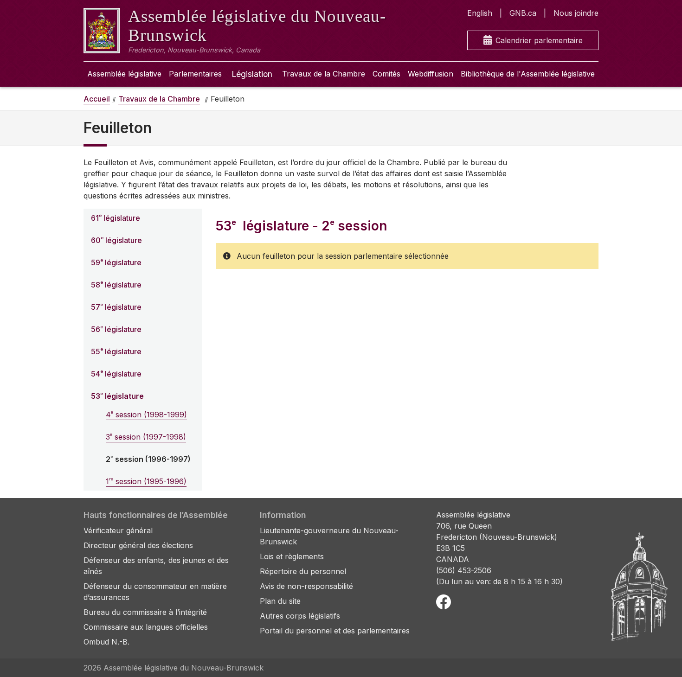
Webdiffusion (430, 73)
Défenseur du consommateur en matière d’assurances (155, 591)
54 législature (116, 373)
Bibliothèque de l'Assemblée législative (528, 73)
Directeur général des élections (138, 545)
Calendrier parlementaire (539, 40)
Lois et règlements (292, 556)
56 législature (116, 329)
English (479, 13)
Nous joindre (575, 13)
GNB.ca (522, 13)
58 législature (116, 284)
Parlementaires (195, 73)
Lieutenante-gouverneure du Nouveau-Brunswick (329, 536)
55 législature (116, 351)
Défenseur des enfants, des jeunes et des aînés (156, 566)
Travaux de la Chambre (323, 73)
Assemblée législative (124, 73)
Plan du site (280, 601)
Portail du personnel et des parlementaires (335, 630)
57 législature (116, 307)
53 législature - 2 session (301, 226)
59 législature (116, 262)
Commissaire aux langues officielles (146, 627)
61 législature (115, 218)
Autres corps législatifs (300, 615)
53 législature (117, 396)
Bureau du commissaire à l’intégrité (145, 612)
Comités (386, 73)
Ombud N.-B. (106, 641)
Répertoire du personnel (303, 571)
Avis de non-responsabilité (306, 586)
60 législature (116, 240)
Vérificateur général (118, 530)
